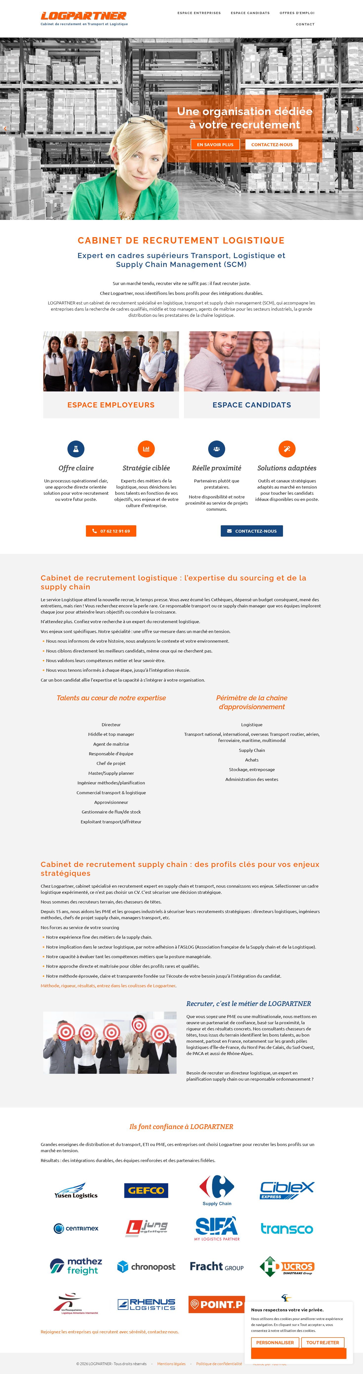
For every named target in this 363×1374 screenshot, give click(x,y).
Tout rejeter (322, 1342)
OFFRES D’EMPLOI (297, 13)
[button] (5, 128)
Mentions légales (171, 1363)
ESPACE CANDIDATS (250, 13)
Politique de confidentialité (219, 1363)
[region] (298, 1333)
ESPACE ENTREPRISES (199, 13)
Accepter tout (299, 1353)
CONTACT (305, 24)
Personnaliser (275, 1342)
